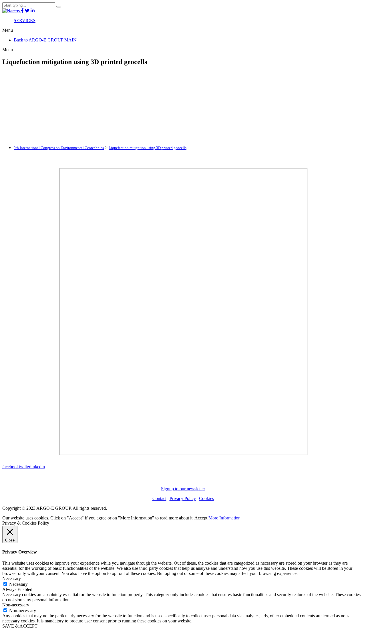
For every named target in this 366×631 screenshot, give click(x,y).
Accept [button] (200, 517)
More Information (224, 517)
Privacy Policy (183, 498)
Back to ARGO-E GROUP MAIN (45, 39)
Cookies (206, 498)
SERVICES (24, 20)
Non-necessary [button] (15, 604)
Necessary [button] (11, 578)
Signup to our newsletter (183, 488)
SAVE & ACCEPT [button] (19, 626)
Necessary (18, 584)
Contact (159, 498)
